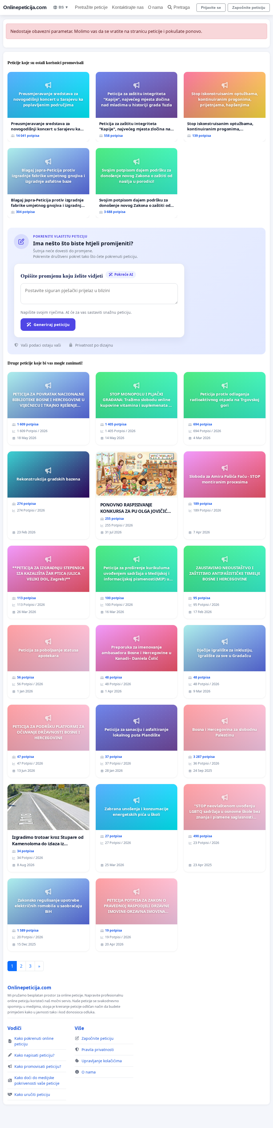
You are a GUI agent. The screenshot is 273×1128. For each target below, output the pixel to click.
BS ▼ (64, 7)
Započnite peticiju (248, 7)
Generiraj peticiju (52, 324)
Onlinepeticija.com (24, 7)
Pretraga (182, 7)
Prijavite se (211, 7)
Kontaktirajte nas (128, 7)
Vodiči (14, 1028)
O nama (155, 7)
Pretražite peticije (91, 7)
